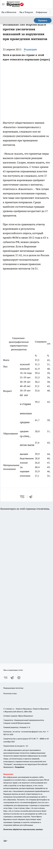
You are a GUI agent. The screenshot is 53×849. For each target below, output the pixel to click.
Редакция (30, 49)
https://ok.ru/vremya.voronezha (15, 811)
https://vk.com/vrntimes (35, 808)
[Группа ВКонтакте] (5, 678)
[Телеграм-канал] (12, 678)
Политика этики (10, 693)
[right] (50, 12)
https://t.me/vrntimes (16, 808)
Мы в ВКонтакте (8, 12)
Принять (42, 20)
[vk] (22, 497)
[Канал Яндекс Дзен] (19, 678)
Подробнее (19, 767)
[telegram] (32, 497)
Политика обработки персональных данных (23, 829)
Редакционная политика (13, 688)
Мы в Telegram (26, 12)
